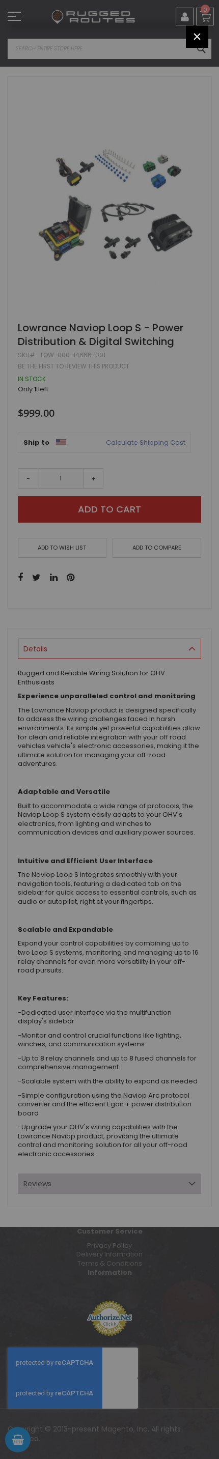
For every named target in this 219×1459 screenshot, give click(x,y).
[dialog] (109, 729)
